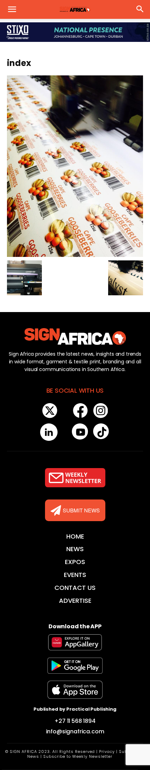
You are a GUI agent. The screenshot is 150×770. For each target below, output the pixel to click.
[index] (75, 165)
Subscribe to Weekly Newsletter (77, 756)
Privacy (107, 751)
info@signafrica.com (75, 731)
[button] (12, 9)
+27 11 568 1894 (75, 721)
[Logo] (75, 336)
